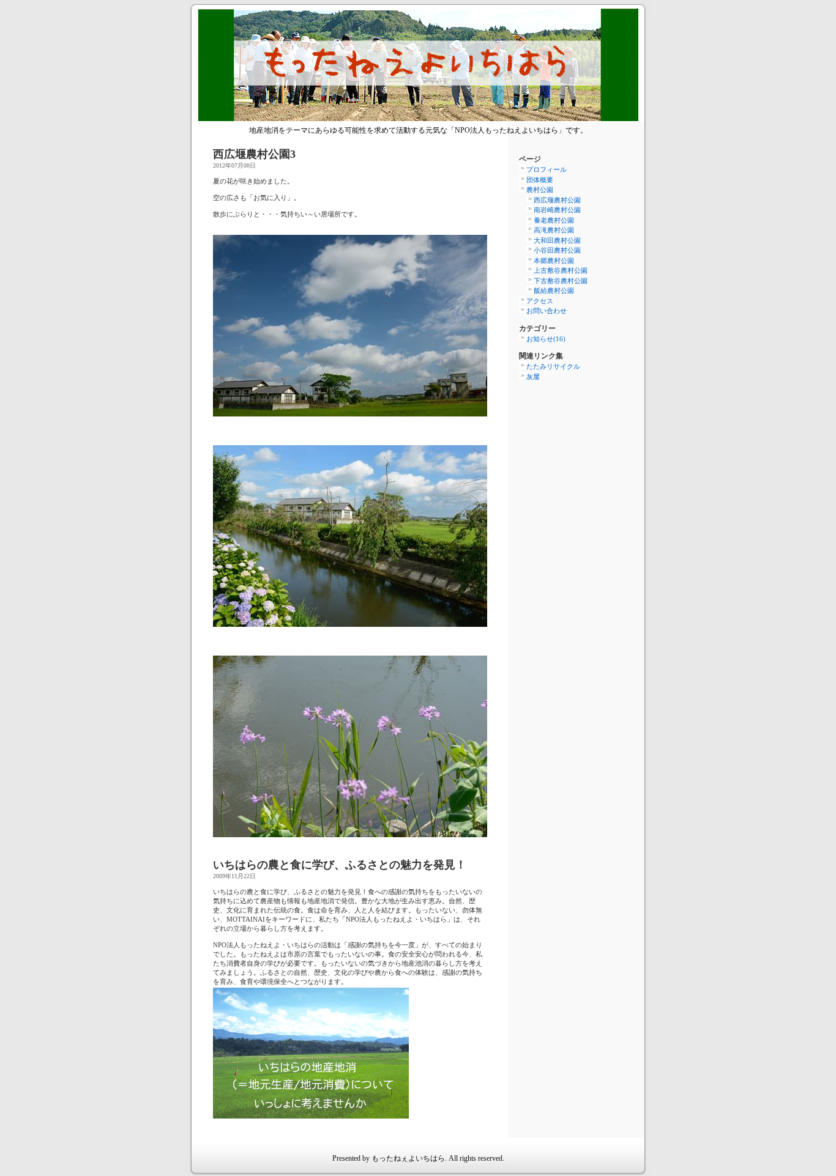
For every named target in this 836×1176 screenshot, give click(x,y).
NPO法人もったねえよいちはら (418, 66)
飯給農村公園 (554, 290)
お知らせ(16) (545, 338)
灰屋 (533, 376)
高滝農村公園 (554, 230)
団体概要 (539, 179)
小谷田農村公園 (557, 250)
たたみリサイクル (553, 366)
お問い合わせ (546, 310)
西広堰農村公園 (557, 200)
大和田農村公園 (557, 240)
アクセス (539, 301)
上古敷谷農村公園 (561, 270)
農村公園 (539, 189)
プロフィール (546, 169)
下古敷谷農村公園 (561, 280)
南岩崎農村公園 (557, 209)
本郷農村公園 (554, 260)
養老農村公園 (554, 220)
